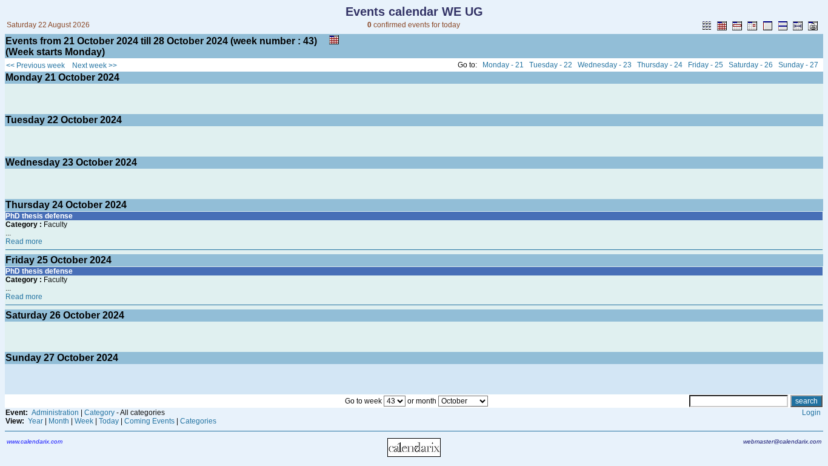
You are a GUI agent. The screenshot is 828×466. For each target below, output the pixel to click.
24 (57, 205)
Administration (55, 412)
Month (58, 421)
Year (35, 421)
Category (99, 412)
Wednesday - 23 (605, 65)
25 (42, 260)
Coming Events (149, 421)
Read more (23, 241)
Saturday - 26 (751, 65)
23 (67, 162)
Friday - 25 (705, 65)
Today (109, 421)
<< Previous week (35, 65)
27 (49, 358)
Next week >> (94, 65)
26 (55, 315)
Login (811, 412)
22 (52, 120)
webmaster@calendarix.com (782, 441)
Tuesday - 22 (550, 65)
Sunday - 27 (798, 65)
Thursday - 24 (660, 65)
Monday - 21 (503, 65)
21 (50, 77)
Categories (198, 421)
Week (84, 421)
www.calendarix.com (34, 441)
